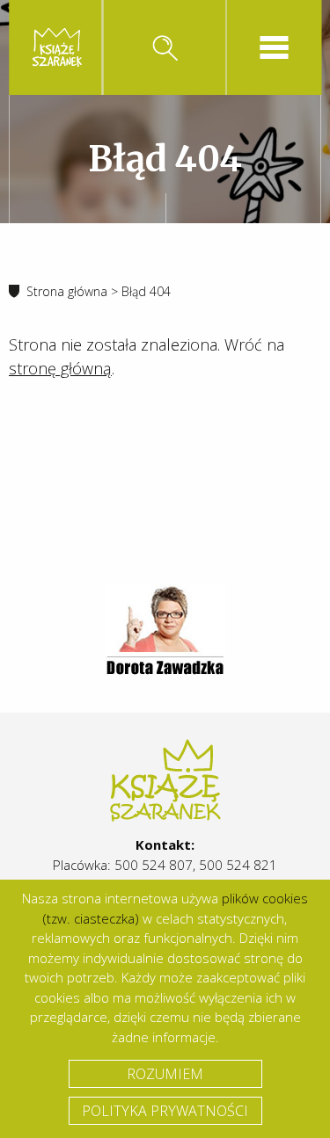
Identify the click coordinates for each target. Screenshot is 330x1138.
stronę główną (60, 368)
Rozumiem (165, 1074)
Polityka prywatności (165, 1110)
